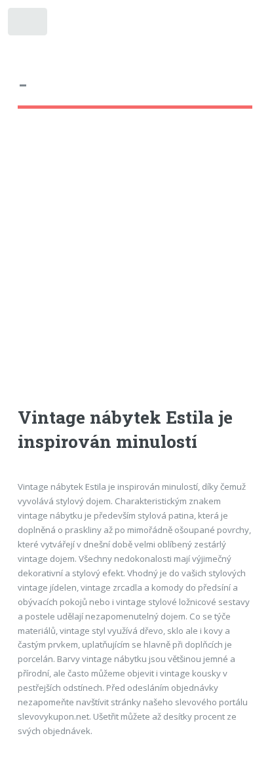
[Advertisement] (135, 270)
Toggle (28, 24)
